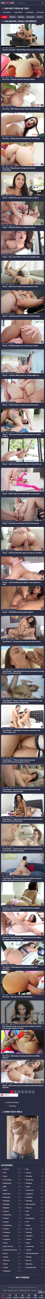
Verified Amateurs (35, 1253)
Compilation (12, 1225)
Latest (4, 17)
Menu (40, 1292)
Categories (10, 1297)
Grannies (35, 1176)
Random (21, 17)
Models (16, 1297)
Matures (35, 1208)
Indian (35, 1186)
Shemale (35, 1232)
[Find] (42, 3)
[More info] (42, 46)
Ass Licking (12, 1179)
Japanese (35, 1194)
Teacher (35, 1239)
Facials (12, 1257)
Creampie (12, 1232)
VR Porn (35, 1260)
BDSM (12, 1190)
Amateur (12, 1169)
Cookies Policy (12, 1290)
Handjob (35, 1183)
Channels (22, 1297)
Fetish (12, 1264)
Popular (12, 17)
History (39, 17)
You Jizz (7, 3)
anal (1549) (7, 12)
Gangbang (12, 1271)
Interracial (35, 1190)
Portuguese (35, 1218)
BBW (12, 1186)
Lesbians (35, 1197)
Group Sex (35, 1179)
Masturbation (35, 1204)
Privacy (34, 1290)
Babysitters (12, 1183)
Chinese (12, 1218)
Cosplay (12, 1229)
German (35, 1172)
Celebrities (12, 1215)
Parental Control (24, 1290)
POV (35, 1222)
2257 (4, 1290)
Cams (35, 1297)
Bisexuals (12, 1197)
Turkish (35, 1250)
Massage (35, 1201)
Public (35, 1225)
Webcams (35, 1264)
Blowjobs (12, 1201)
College (12, 1222)
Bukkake (12, 1208)
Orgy (35, 1215)
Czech (12, 1243)
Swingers (35, 1236)
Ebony (12, 1253)
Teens (35, 1243)
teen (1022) (18, 12)
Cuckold (12, 1236)
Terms (40, 1290)
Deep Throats (12, 1246)
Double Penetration (12, 1250)
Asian (12, 1176)
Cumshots (12, 1239)
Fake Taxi (12, 1260)
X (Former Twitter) (12, 1102)
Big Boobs (12, 1194)
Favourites (30, 17)
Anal (12, 1172)
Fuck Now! (42, 1297)
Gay (35, 1169)
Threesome (35, 1246)
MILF (35, 1211)
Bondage (12, 1204)
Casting (12, 1211)
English (6, 1095)
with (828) (29, 12)
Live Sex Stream (29, 1297)
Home (3, 1297)
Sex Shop (12, 1106)
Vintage (35, 1257)
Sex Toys (35, 1229)
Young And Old (35, 1267)
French (12, 1267)
